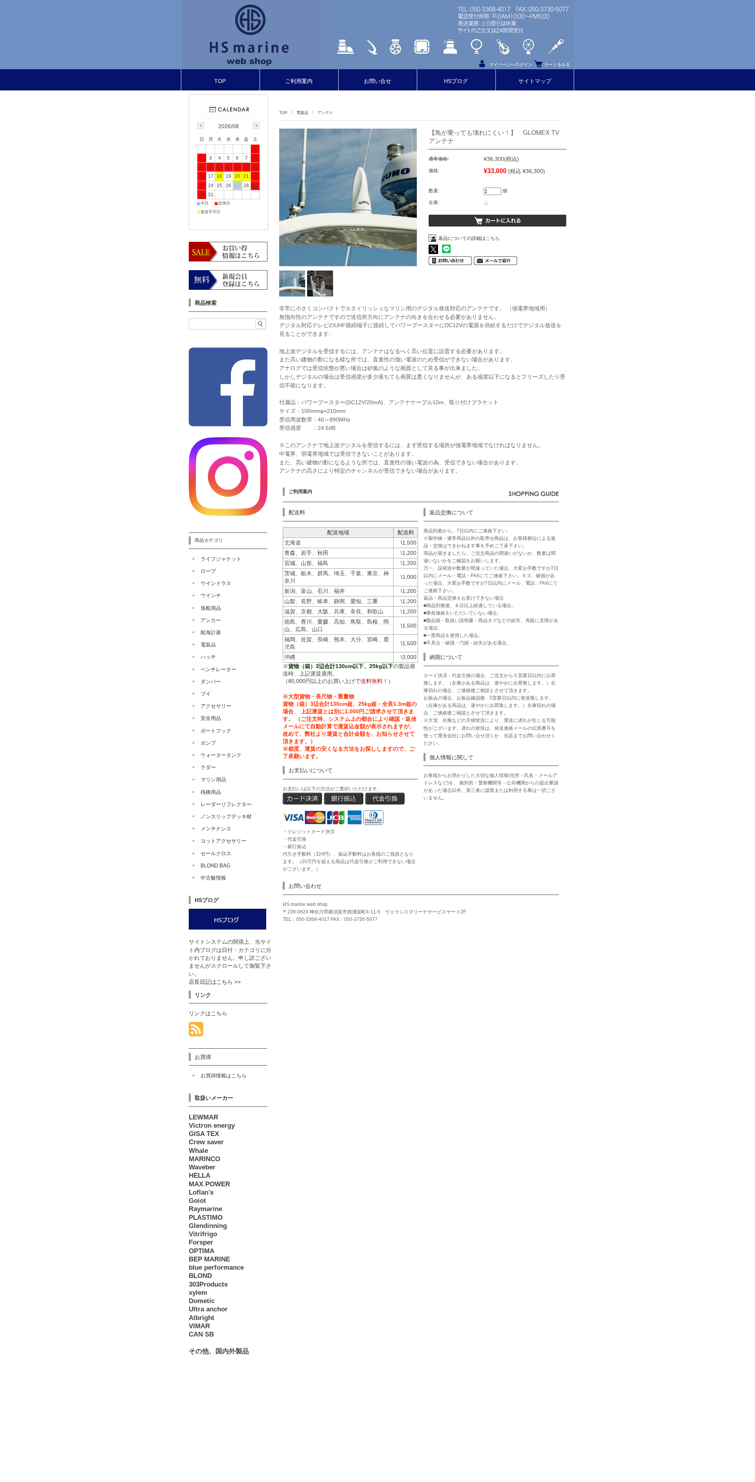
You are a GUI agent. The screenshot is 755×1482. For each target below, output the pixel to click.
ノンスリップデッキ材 (226, 816)
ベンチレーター (218, 669)
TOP (220, 81)
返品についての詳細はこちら (469, 238)
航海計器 (211, 632)
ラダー (208, 767)
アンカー (211, 620)
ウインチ (211, 595)
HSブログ (456, 81)
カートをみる (557, 64)
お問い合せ (377, 81)
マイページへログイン (510, 64)
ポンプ (208, 743)
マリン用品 (213, 779)
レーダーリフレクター (226, 804)
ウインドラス (216, 583)
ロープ (208, 571)
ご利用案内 (299, 81)
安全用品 (211, 718)
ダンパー (211, 682)
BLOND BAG (215, 866)
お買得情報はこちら (224, 1076)
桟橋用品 (211, 792)
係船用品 (211, 608)
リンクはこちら (208, 1013)
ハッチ (208, 657)
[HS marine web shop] (251, 66)
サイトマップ (534, 81)
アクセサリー (216, 706)
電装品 (302, 112)
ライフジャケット (221, 559)
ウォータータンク (221, 755)
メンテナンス (216, 829)
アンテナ (325, 112)
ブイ (206, 694)
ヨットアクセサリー (224, 841)
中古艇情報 (213, 878)
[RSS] (196, 1032)
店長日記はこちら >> (215, 982)
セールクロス (216, 853)
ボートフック (216, 731)
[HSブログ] (227, 928)
